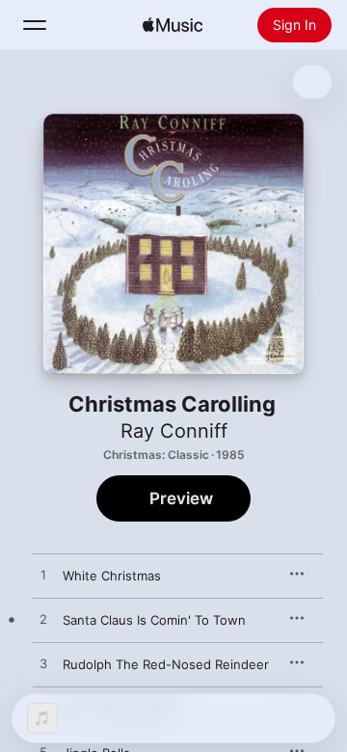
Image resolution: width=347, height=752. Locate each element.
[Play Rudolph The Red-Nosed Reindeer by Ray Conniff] (43, 664)
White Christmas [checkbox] (112, 575)
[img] (172, 25)
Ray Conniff (173, 431)
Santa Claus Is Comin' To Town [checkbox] (154, 620)
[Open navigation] (34, 25)
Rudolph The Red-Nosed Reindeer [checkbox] (166, 664)
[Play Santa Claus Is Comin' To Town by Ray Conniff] (43, 620)
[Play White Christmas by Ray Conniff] (43, 575)
